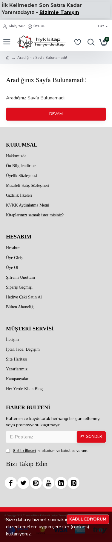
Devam (56, 114)
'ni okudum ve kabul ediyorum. (50, 450)
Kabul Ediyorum (87, 519)
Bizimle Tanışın (59, 12)
